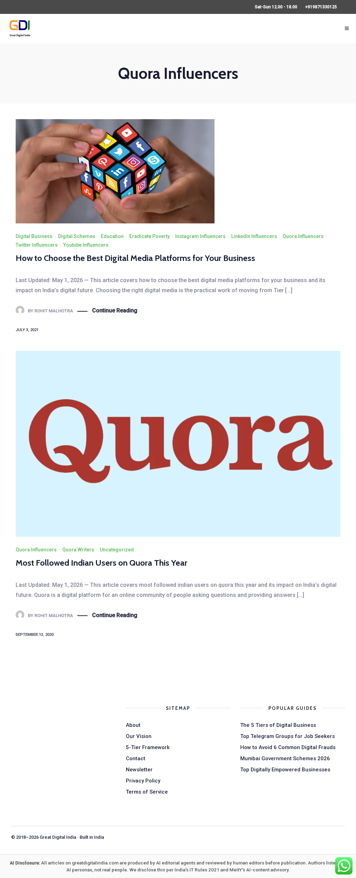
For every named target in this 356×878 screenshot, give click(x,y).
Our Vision (139, 736)
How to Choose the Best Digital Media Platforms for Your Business (135, 258)
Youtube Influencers (85, 245)
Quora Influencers (303, 236)
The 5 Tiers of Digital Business (278, 725)
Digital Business (34, 236)
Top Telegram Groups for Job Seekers (287, 736)
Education (112, 236)
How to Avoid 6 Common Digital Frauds (287, 747)
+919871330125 (321, 7)
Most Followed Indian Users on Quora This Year (101, 563)
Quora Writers (78, 549)
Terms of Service (147, 792)
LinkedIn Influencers (254, 236)
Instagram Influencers (200, 236)
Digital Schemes (76, 236)
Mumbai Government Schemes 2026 (285, 758)
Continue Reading (114, 310)
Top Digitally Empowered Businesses (285, 769)
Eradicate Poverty (149, 236)
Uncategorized (117, 549)
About (133, 725)
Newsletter (139, 769)
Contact (135, 758)
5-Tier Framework (148, 747)
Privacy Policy (143, 781)
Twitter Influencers (37, 245)
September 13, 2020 (35, 634)
